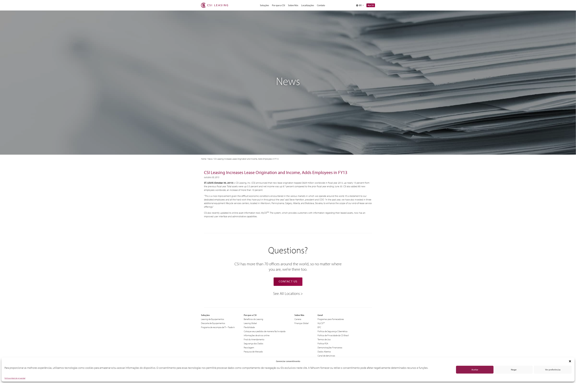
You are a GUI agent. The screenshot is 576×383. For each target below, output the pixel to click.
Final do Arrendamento (254, 339)
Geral (320, 315)
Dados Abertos (324, 351)
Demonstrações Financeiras (330, 347)
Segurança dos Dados (253, 343)
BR (361, 5)
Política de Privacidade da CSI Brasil (333, 335)
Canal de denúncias (326, 355)
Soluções (264, 5)
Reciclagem (249, 347)
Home (203, 158)
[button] (570, 361)
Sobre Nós (293, 5)
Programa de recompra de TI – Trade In (218, 327)
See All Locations (286, 293)
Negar (514, 369)
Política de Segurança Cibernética (332, 331)
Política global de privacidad (14, 378)
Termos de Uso (324, 339)
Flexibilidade (249, 327)
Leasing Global (250, 323)
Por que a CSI (278, 5)
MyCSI (371, 5)
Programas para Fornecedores (331, 319)
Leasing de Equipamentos (212, 319)
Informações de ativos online (256, 335)
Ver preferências (553, 369)
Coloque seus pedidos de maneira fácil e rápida (264, 331)
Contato (321, 5)
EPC (319, 327)
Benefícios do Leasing (253, 319)
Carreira (297, 319)
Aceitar (474, 369)
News (210, 158)
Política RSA (323, 343)
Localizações (307, 5)
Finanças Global (301, 323)
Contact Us (288, 281)
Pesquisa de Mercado (253, 351)
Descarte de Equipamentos (213, 323)
